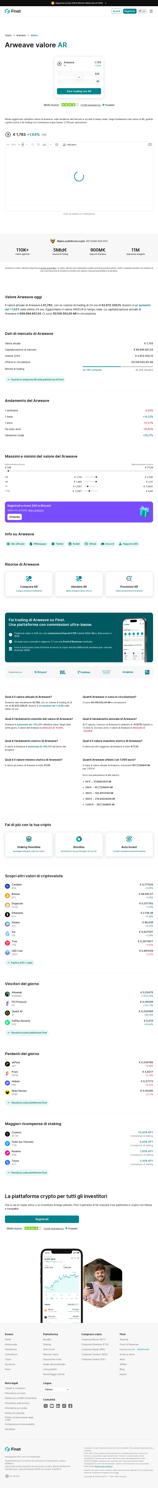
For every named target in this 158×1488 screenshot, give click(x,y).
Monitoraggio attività (53, 1374)
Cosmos (16, 1132)
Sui (13, 931)
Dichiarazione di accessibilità (19, 1424)
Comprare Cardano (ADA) (94, 1354)
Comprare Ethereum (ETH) (95, 1344)
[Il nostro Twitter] (45, 1406)
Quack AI (17, 1011)
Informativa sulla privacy (17, 1403)
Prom (15, 1071)
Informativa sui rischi (15, 1393)
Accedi (116, 11)
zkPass (16, 1062)
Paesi (7, 1369)
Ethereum (17, 912)
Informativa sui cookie (16, 1408)
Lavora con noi (134, 1349)
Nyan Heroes (19, 1090)
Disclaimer (10, 1429)
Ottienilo (14, 516)
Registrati (130, 11)
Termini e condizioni (15, 1388)
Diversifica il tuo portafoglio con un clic (79, 851)
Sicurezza (10, 1364)
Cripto (8, 1359)
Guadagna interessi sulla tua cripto (29, 851)
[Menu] (151, 11)
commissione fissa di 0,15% (62, 633)
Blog (122, 1369)
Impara (123, 1374)
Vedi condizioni (36, 510)
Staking (47, 1344)
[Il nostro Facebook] (70, 1406)
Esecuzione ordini (52, 1359)
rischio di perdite (48, 268)
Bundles (47, 1339)
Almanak (17, 992)
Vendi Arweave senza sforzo (79, 591)
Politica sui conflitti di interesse (21, 1398)
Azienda (124, 1339)
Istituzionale (11, 1344)
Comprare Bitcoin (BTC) (93, 1339)
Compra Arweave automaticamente (129, 851)
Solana (16, 922)
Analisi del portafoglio (54, 1364)
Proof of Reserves (72, 641)
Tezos (15, 1160)
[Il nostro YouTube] (51, 1406)
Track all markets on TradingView (79, 214)
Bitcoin (16, 894)
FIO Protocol (19, 1001)
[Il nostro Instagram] (64, 1406)
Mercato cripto (50, 1354)
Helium (16, 1081)
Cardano (17, 884)
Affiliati (123, 1364)
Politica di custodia (14, 1413)
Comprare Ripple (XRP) (93, 1349)
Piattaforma (11, 1349)
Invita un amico (127, 1354)
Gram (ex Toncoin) (22, 1141)
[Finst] (13, 11)
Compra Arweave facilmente (29, 591)
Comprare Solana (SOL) (93, 1359)
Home (8, 1339)
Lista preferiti (50, 1369)
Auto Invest (49, 1349)
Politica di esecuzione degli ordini (19, 1418)
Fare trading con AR (79, 91)
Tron (14, 941)
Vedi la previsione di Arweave (129, 591)
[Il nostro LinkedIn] (58, 1406)
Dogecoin (17, 903)
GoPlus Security (21, 1020)
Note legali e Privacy (103, 1466)
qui (117, 1473)
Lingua (47, 1383)
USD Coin (17, 950)
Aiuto (122, 1359)
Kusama (16, 1151)
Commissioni (11, 1354)
